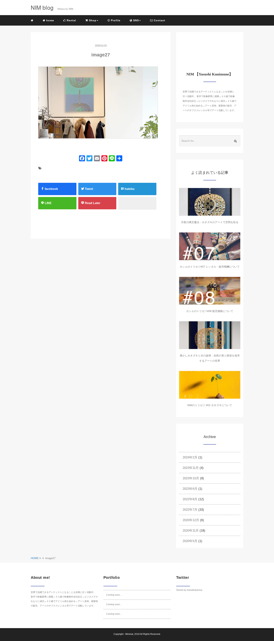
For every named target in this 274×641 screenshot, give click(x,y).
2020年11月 (191, 530)
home (49, 20)
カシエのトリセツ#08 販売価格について (209, 311)
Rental (71, 20)
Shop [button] (92, 20)
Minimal (129, 634)
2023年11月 (191, 468)
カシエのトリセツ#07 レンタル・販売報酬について (210, 266)
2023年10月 (191, 478)
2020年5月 (190, 541)
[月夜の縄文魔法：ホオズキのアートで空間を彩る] (209, 202)
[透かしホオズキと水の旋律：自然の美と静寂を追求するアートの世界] (209, 335)
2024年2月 (190, 457)
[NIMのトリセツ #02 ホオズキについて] (209, 385)
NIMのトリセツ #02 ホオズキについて (209, 405)
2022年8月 (190, 499)
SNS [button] (135, 20)
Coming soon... (114, 595)
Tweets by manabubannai (189, 590)
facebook (51, 188)
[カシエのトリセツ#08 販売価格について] (209, 291)
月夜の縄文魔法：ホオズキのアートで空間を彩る (209, 222)
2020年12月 (191, 520)
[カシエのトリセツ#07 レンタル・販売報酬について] (209, 246)
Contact (159, 20)
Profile (115, 20)
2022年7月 (190, 509)
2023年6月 (190, 489)
